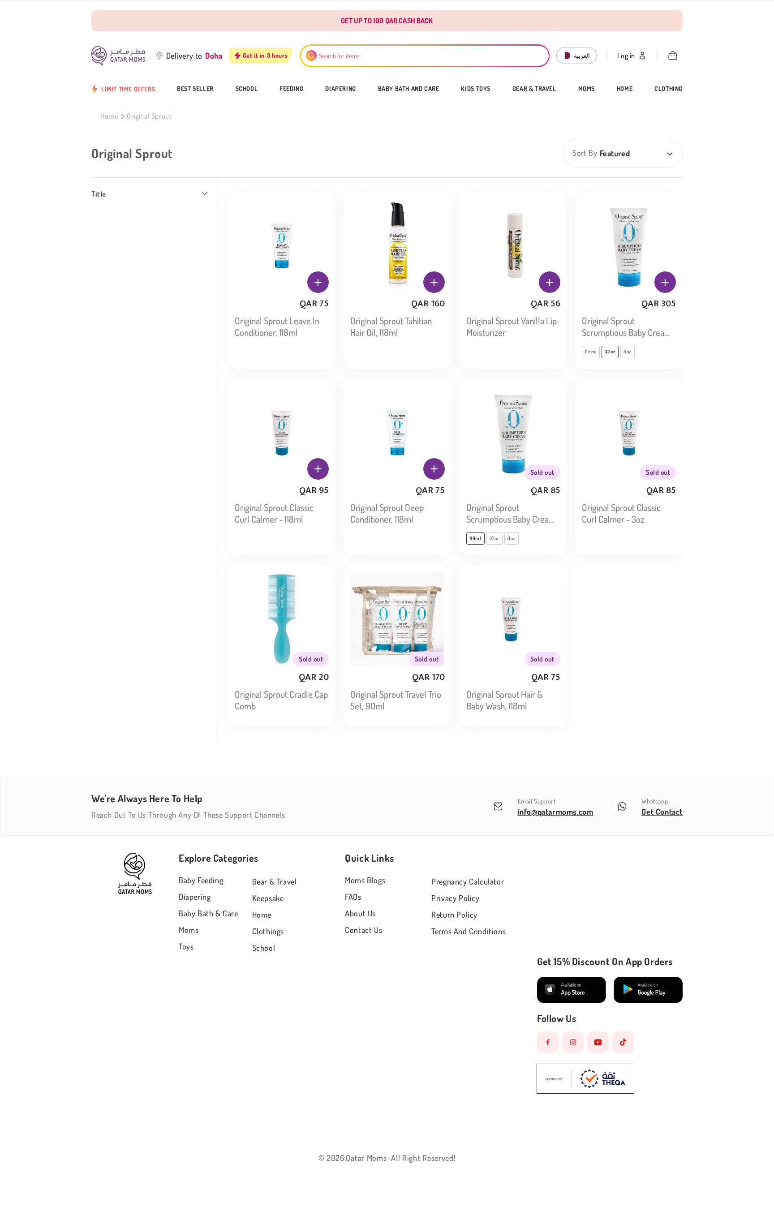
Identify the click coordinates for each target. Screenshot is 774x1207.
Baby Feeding (201, 880)
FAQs (353, 897)
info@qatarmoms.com (555, 811)
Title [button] (98, 193)
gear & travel (274, 881)
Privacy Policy (455, 898)
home (261, 914)
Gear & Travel (534, 88)
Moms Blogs (365, 880)
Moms (586, 88)
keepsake (268, 898)
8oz (628, 351)
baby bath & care (208, 913)
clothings (268, 931)
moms (188, 930)
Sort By (584, 153)
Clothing (668, 88)
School (247, 88)
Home (624, 88)
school (263, 948)
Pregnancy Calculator (467, 881)
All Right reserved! (423, 1158)
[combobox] (425, 56)
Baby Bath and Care (408, 88)
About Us (360, 913)
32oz (494, 538)
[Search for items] (311, 55)
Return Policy (454, 914)
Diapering (340, 88)
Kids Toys (475, 88)
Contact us (363, 930)
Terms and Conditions (468, 931)
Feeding (291, 88)
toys (186, 946)
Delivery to (184, 55)
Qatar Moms (366, 1158)
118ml (591, 351)
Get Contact (662, 811)
